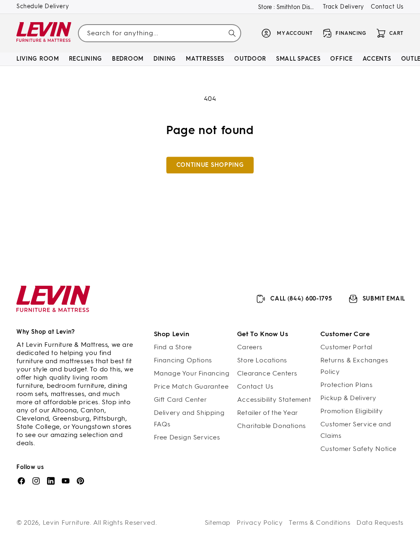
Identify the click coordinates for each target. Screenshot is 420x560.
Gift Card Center (180, 399)
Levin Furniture (66, 522)
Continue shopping (210, 165)
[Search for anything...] (232, 33)
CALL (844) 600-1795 (301, 298)
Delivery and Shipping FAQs (189, 418)
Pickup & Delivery (348, 398)
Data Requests (380, 522)
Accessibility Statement (274, 399)
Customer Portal (346, 347)
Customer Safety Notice (358, 449)
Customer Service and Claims (355, 429)
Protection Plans (346, 385)
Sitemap (218, 522)
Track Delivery (343, 6)
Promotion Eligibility (351, 411)
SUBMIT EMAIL (384, 298)
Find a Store (173, 347)
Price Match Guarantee (191, 386)
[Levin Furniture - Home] (44, 33)
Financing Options (183, 360)
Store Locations (262, 360)
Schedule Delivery (42, 6)
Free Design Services (187, 437)
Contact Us (387, 6)
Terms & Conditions (319, 522)
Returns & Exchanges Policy (354, 366)
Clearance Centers (267, 373)
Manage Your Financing (192, 373)
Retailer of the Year (267, 413)
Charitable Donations (271, 426)
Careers (249, 347)
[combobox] (159, 33)
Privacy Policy (260, 522)
